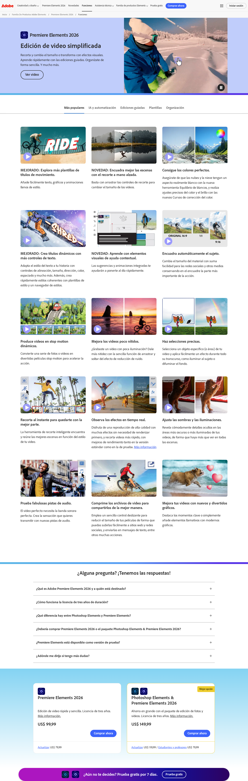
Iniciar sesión (236, 5)
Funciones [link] (87, 5)
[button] (222, 6)
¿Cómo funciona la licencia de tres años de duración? (72, 602)
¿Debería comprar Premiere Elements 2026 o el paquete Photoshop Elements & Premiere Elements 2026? (108, 629)
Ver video (32, 74)
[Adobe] (7, 5)
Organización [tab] (175, 108)
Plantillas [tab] (155, 108)
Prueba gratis (156, 5)
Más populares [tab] (74, 108)
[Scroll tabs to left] (3, 108)
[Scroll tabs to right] (245, 108)
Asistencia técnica (103, 5)
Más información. (49, 716)
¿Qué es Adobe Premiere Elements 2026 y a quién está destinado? (81, 589)
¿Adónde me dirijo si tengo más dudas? (63, 656)
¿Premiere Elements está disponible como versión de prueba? (78, 642)
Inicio (4, 14)
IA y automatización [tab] (102, 108)
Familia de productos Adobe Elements (29, 14)
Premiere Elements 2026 (53, 5)
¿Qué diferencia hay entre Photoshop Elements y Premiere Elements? (83, 616)
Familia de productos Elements (131, 5)
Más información (145, 447)
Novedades (73, 5)
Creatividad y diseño (26, 5)
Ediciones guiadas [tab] (132, 108)
